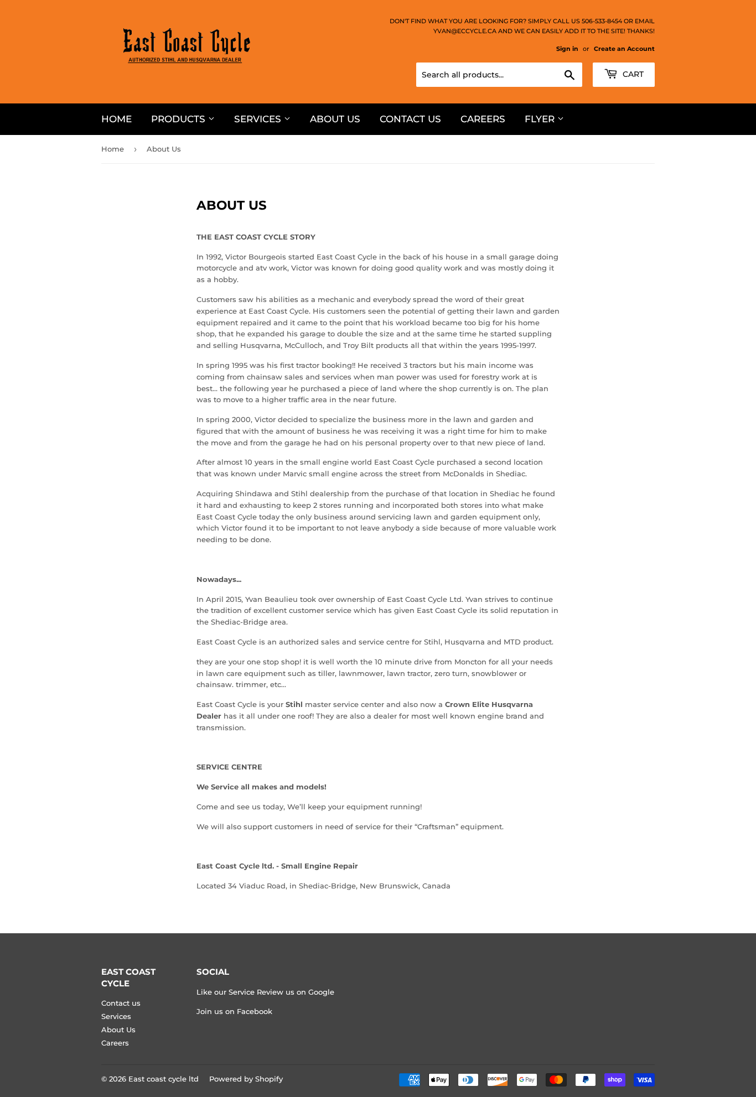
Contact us (410, 118)
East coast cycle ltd (163, 1078)
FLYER (541, 118)
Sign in (567, 49)
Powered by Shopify (246, 1078)
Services (259, 118)
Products (179, 118)
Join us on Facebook (234, 1011)
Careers (482, 118)
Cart (632, 74)
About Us (335, 118)
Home (116, 118)
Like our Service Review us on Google (265, 991)
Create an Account (624, 49)
